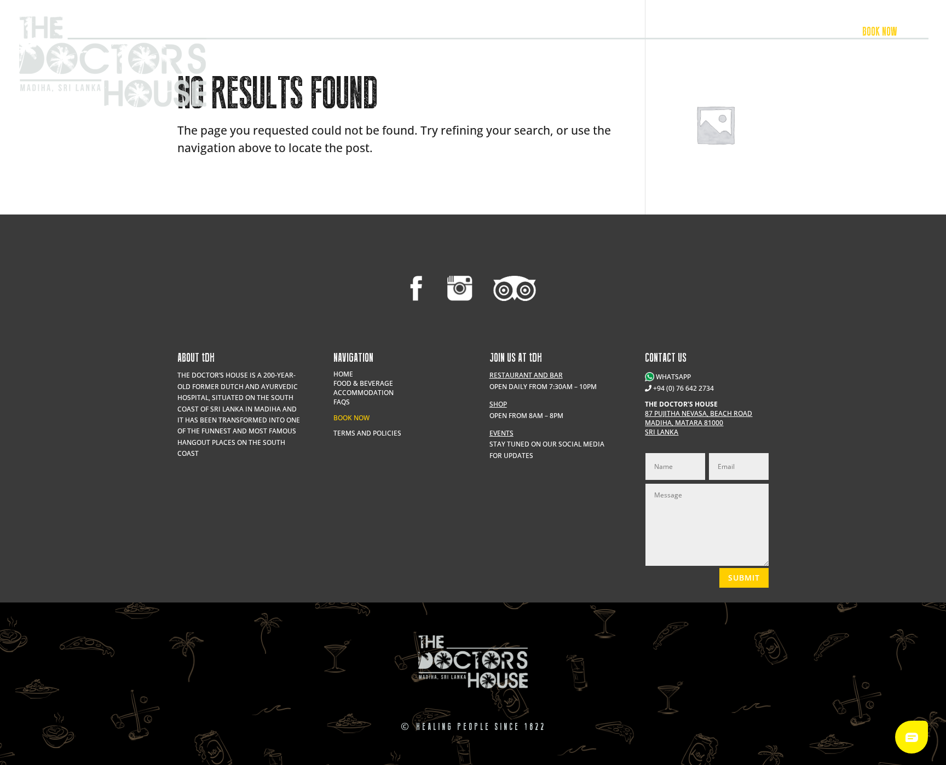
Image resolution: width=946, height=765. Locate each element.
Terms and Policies (367, 433)
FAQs (341, 402)
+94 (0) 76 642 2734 (683, 388)
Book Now (351, 417)
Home (343, 374)
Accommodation (809, 33)
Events (678, 33)
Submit (744, 577)
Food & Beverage (735, 33)
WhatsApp (672, 376)
